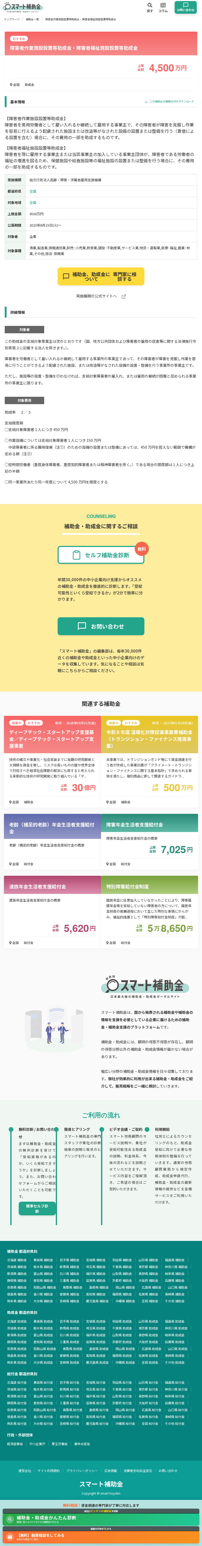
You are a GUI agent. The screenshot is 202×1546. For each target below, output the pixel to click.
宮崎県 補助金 (69, 1301)
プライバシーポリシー (82, 1470)
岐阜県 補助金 (175, 1273)
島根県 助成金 (99, 1348)
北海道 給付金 (17, 1382)
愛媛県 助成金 (69, 1355)
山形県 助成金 (148, 1321)
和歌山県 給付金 (44, 1409)
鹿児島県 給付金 (97, 1423)
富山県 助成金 (43, 1335)
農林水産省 (82, 1443)
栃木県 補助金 (43, 1266)
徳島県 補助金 (17, 1294)
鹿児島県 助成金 (97, 1362)
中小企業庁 (37, 1443)
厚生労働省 (60, 1443)
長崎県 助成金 (175, 1355)
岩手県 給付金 (69, 1382)
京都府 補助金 (122, 1280)
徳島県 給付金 (17, 1416)
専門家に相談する (104, 276)
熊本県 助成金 (17, 1362)
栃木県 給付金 (43, 1389)
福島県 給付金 (175, 1382)
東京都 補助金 (148, 1266)
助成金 (29, 84)
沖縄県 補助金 (125, 1301)
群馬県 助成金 (69, 1328)
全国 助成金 (150, 1362)
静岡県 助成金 (17, 1341)
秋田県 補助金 (122, 1260)
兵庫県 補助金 (175, 1280)
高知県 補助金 (96, 1294)
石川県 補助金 (69, 1273)
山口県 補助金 (178, 1287)
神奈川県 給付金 (176, 1389)
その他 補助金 (175, 1301)
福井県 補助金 (96, 1273)
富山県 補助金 (43, 1273)
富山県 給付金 (43, 1396)
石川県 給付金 (69, 1396)
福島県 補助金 (175, 1260)
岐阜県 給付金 (175, 1396)
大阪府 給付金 (148, 1403)
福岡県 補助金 (122, 1294)
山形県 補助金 (148, 1260)
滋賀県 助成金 (96, 1341)
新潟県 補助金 (17, 1273)
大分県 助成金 (43, 1362)
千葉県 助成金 (122, 1328)
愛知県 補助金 (43, 1280)
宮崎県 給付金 (69, 1423)
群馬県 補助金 (69, 1266)
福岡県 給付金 (122, 1416)
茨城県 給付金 (17, 1389)
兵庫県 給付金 (175, 1403)
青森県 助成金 (43, 1321)
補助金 (28, 802)
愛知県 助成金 (43, 1341)
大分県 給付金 (43, 1423)
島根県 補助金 (99, 1287)
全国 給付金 (150, 1423)
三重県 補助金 (69, 1280)
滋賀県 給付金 (96, 1403)
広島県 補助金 (151, 1287)
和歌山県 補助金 (44, 1287)
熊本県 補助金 (17, 1301)
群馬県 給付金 (69, 1389)
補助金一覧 (32, 19)
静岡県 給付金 (17, 1403)
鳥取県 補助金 (73, 1287)
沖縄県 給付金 (125, 1423)
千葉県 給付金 (122, 1389)
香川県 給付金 (43, 1416)
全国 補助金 (150, 1301)
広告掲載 (110, 1470)
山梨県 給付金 (122, 1396)
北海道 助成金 (17, 1321)
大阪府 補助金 (148, 1280)
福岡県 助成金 (122, 1355)
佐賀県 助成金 (148, 1355)
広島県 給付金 (151, 1409)
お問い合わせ (168, 1470)
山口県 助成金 (178, 1348)
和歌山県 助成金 (44, 1348)
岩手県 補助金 (69, 1260)
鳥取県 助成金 (73, 1348)
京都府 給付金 (122, 1403)
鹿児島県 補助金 (97, 1301)
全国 (15, 84)
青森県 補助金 (43, 1260)
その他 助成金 (175, 1362)
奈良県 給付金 (17, 1409)
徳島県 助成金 (17, 1355)
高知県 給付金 (96, 1416)
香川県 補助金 (43, 1294)
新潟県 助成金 (17, 1335)
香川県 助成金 (43, 1355)
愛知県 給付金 (43, 1403)
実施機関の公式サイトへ (97, 296)
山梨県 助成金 (122, 1335)
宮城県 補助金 (96, 1260)
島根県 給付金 (99, 1409)
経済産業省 (15, 1443)
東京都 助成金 (148, 1328)
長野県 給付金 (148, 1396)
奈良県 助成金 (17, 1348)
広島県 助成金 (151, 1348)
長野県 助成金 (148, 1335)
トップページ (12, 19)
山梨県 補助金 (122, 1273)
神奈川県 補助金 (176, 1266)
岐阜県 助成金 (175, 1335)
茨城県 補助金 (17, 1266)
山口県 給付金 (178, 1409)
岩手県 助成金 (69, 1321)
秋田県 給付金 (122, 1382)
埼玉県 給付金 (96, 1389)
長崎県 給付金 (175, 1416)
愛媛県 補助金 (69, 1294)
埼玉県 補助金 (96, 1266)
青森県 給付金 (43, 1382)
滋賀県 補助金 (96, 1280)
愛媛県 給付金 (69, 1416)
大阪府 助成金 (148, 1341)
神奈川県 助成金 (176, 1328)
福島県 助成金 (175, 1321)
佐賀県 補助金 (148, 1294)
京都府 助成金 (122, 1341)
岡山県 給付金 (125, 1409)
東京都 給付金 (148, 1389)
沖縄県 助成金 (125, 1362)
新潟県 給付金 (17, 1396)
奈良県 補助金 (17, 1287)
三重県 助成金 (69, 1341)
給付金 (28, 864)
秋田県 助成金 (122, 1321)
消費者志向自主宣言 (138, 1470)
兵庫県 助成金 (175, 1341)
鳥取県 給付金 (73, 1409)
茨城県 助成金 (17, 1328)
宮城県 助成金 (96, 1321)
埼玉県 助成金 (96, 1328)
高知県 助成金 (96, 1355)
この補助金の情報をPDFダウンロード (171, 101)
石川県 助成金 (69, 1335)
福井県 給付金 (96, 1396)
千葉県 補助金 (122, 1266)
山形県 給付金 (148, 1382)
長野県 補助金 (148, 1273)
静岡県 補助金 (17, 1280)
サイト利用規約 (49, 1470)
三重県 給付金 (69, 1403)
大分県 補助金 (43, 1301)
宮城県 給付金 (96, 1382)
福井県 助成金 (96, 1335)
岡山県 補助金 (125, 1287)
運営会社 (24, 1470)
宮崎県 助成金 (69, 1362)
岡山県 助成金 (125, 1348)
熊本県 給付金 (17, 1423)
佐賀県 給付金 (148, 1416)
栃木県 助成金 (43, 1328)
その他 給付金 (175, 1423)
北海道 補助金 (17, 1260)
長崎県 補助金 (175, 1294)
